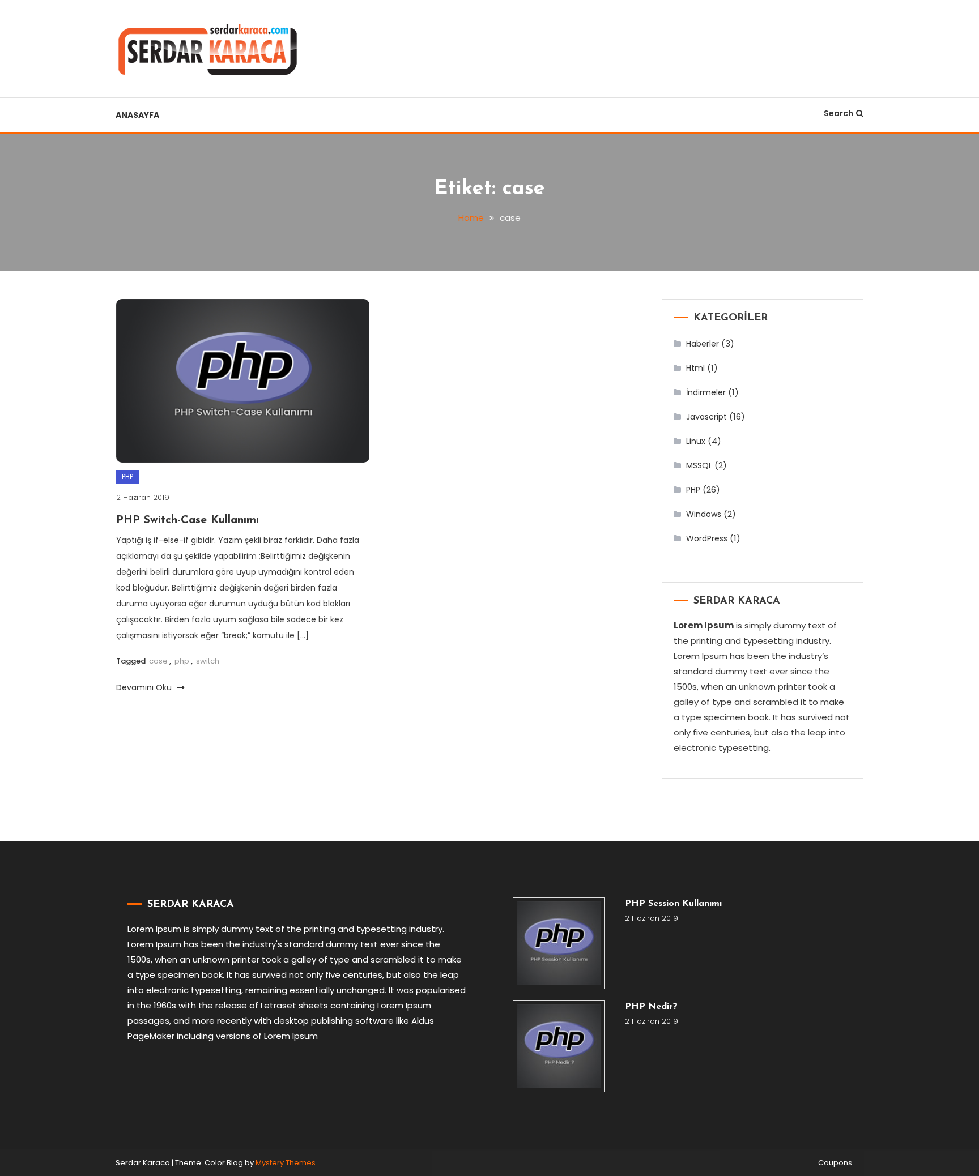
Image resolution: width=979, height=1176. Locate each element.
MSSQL (699, 465)
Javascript (706, 416)
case (158, 661)
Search (838, 113)
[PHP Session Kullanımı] (559, 943)
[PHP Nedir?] (559, 1046)
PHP (127, 476)
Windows (703, 514)
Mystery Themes (286, 1162)
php (181, 661)
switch (207, 661)
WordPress (706, 538)
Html (695, 368)
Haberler (702, 343)
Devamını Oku (145, 687)
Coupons (835, 1163)
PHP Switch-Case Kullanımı (187, 520)
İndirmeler (706, 392)
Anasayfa (137, 115)
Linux (695, 441)
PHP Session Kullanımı (673, 903)
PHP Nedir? (651, 1006)
